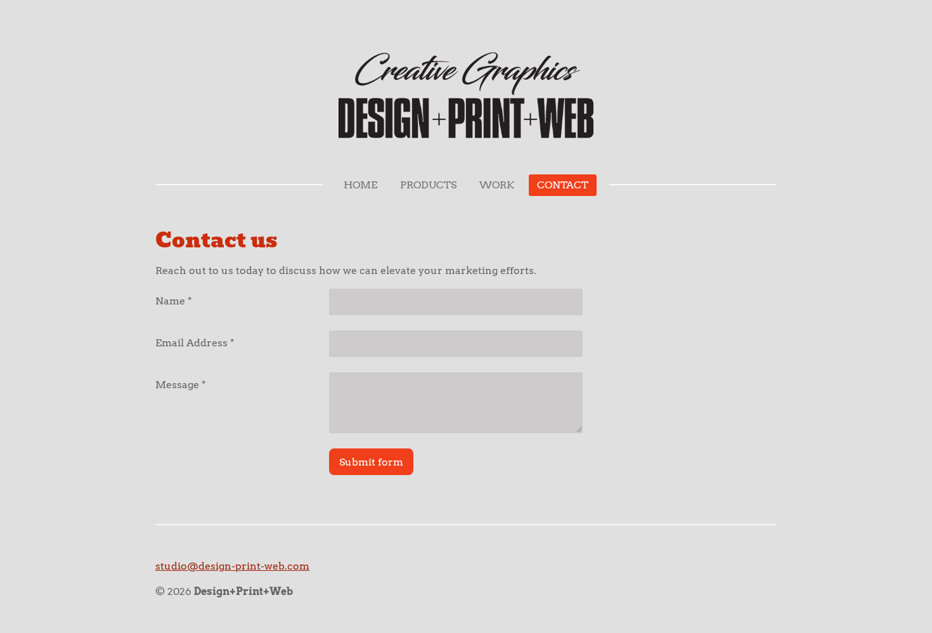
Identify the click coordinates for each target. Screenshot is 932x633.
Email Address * (195, 343)
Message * (180, 385)
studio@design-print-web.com (232, 566)
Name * (173, 301)
